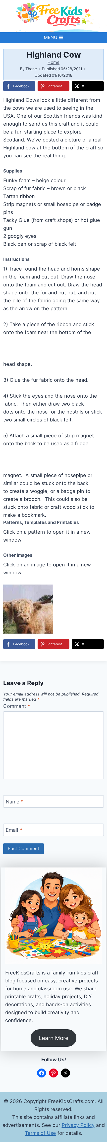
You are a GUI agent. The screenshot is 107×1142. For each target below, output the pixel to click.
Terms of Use (40, 1133)
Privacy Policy (78, 1125)
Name (14, 802)
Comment (16, 706)
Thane (31, 68)
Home (53, 62)
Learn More (53, 1038)
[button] (96, 559)
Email (14, 830)
